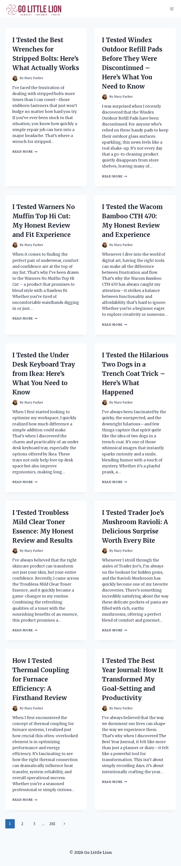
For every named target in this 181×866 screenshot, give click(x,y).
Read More (25, 152)
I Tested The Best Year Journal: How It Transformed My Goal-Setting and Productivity (132, 679)
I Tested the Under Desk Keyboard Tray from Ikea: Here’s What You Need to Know (43, 373)
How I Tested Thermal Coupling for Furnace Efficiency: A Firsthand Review (40, 679)
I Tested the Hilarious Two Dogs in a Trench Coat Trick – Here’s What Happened (135, 373)
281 (52, 823)
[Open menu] (172, 8)
